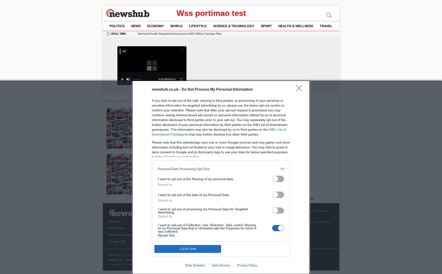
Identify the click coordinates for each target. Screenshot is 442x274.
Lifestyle (197, 26)
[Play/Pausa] (122, 79)
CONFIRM (187, 249)
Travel (326, 26)
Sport (266, 26)
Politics (117, 26)
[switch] (278, 179)
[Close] (300, 89)
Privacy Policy (247, 265)
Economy (155, 26)
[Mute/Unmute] (128, 79)
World (176, 26)
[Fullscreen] (181, 79)
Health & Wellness (295, 26)
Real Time (118, 33)
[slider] (137, 79)
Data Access (221, 265)
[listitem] (221, 168)
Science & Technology (233, 26)
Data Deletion (195, 265)
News (136, 26)
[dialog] (221, 177)
